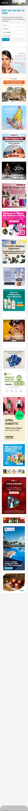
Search (5, 39)
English (17, 1)
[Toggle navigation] (25, 3)
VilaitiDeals (4, 3)
